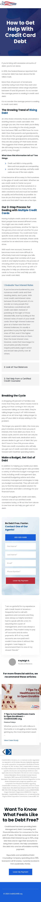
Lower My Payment (20, 872)
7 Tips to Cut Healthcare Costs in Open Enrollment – (19, 716)
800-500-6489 (20, 537)
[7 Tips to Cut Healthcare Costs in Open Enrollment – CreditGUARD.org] (20, 697)
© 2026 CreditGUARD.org (12, 894)
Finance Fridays (10, 722)
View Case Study (11, 740)
